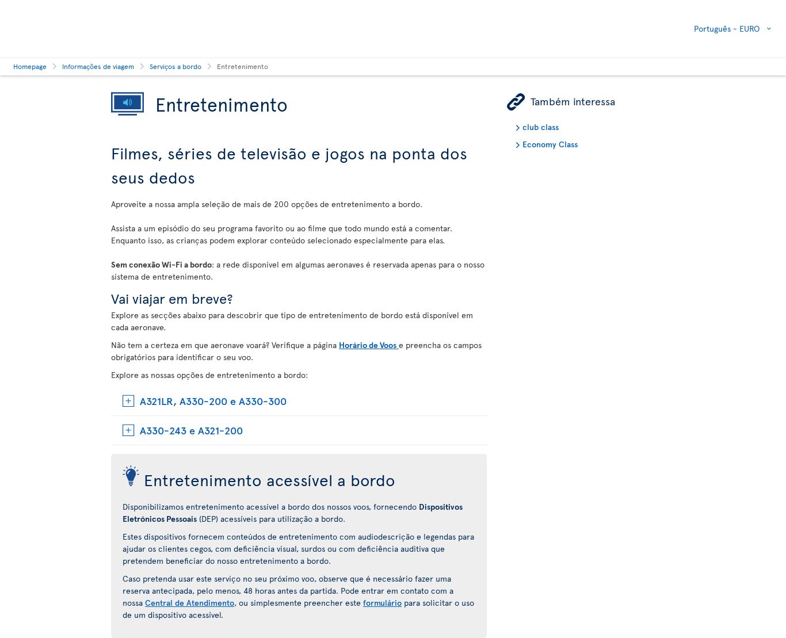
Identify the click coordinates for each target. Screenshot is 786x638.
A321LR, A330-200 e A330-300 (213, 401)
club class (540, 126)
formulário (382, 602)
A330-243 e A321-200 (191, 430)
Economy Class (550, 144)
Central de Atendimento (189, 602)
